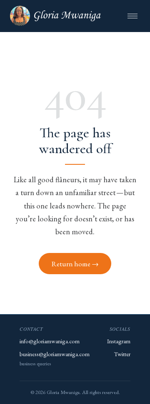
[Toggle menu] (132, 16)
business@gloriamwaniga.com (55, 354)
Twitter (122, 354)
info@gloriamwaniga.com (50, 341)
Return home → (75, 263)
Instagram (118, 341)
